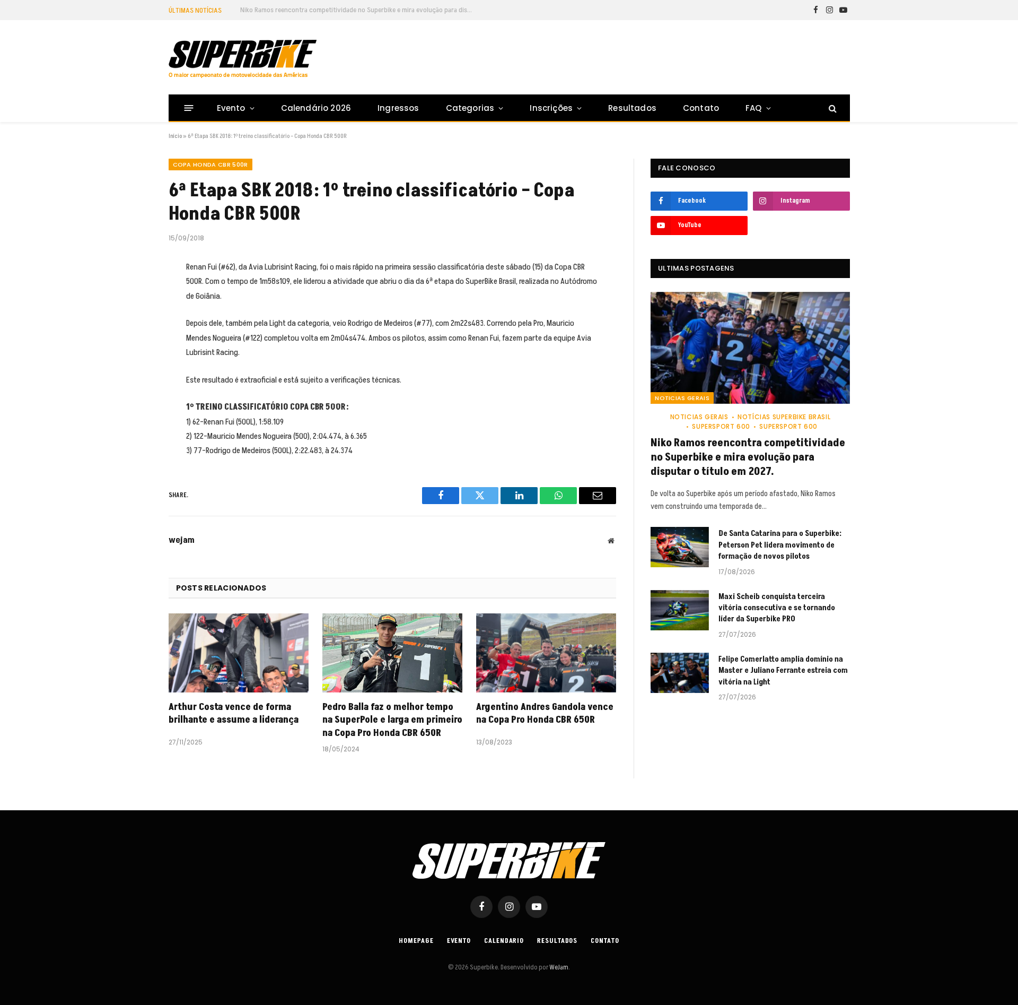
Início (175, 136)
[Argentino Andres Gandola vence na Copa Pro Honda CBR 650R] (546, 652)
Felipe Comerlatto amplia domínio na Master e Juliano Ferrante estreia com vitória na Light (783, 671)
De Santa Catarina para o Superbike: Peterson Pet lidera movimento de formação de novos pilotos (359, 10)
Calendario (504, 941)
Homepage (416, 941)
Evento (231, 108)
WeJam (558, 967)
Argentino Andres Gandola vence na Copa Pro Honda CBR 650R (544, 713)
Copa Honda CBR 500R (210, 164)
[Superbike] (243, 58)
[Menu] (188, 108)
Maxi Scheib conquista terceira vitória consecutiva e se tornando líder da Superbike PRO (776, 608)
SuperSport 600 (721, 426)
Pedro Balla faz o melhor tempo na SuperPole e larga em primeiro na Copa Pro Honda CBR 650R (392, 720)
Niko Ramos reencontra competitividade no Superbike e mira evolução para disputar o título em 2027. (748, 457)
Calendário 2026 (316, 108)
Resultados (632, 108)
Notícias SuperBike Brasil (784, 416)
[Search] (832, 108)
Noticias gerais (682, 398)
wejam (182, 540)
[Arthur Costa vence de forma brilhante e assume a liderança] (239, 652)
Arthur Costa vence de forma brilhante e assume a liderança (234, 713)
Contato (701, 108)
